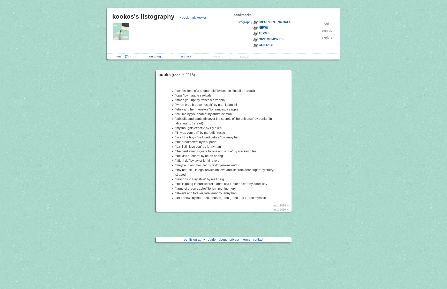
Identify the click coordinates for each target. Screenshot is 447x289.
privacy (234, 239)
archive (187, 56)
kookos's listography (143, 16)
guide (212, 239)
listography (244, 22)
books (176, 74)
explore (327, 37)
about (223, 239)
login (327, 23)
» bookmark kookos (193, 17)
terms (246, 239)
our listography (194, 239)
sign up (327, 30)
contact (258, 239)
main (123, 56)
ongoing (155, 56)
